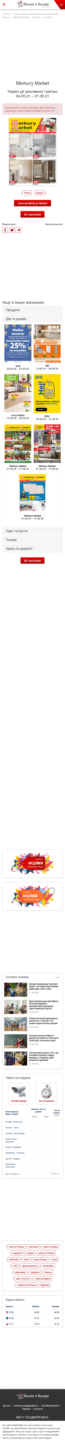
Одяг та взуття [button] (17, 530)
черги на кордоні (42, 1278)
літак (26, 1259)
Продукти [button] (13, 309)
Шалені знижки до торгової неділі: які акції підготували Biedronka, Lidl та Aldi (43, 986)
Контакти (38, 1408)
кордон (30, 1253)
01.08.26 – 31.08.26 (18, 467)
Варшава (45, 1284)
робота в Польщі (46, 1253)
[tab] (32, 310)
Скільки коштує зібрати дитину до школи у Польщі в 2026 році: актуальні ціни (44, 1038)
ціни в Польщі (40, 1259)
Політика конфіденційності (26, 1405)
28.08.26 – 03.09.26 (18, 367)
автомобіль (48, 1265)
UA (61, 4)
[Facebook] (5, 230)
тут (53, 110)
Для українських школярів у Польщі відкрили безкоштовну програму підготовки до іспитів (44, 1005)
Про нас (6, 1405)
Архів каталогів (54, 224)
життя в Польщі (16, 1246)
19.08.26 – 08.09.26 (47, 367)
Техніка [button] (11, 539)
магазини (33, 1246)
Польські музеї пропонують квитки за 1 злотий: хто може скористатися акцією (43, 1021)
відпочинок (20, 1272)
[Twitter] (12, 230)
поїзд (54, 1259)
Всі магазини (32, 214)
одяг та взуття (23, 1278)
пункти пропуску (30, 1265)
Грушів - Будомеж (13, 1147)
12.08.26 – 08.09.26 (18, 417)
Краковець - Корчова (14, 1152)
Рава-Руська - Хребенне (11, 1140)
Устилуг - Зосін (12, 1127)
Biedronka (14, 1259)
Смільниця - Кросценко (10, 1165)
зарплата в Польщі (26, 1284)
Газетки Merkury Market (32, 203)
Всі (58, 977)
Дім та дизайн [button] (16, 318)
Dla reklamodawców (50, 1405)
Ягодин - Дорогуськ (14, 1121)
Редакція (26, 1408)
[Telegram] (18, 230)
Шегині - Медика (12, 1158)
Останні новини (17, 976)
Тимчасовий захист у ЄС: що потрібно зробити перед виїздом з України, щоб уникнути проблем (43, 1056)
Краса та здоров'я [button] (19, 548)
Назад (27, 192)
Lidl (15, 1265)
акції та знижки (50, 1246)
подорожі (17, 1253)
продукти (35, 1272)
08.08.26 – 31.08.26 (47, 418)
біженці (48, 1272)
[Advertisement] (32, 48)
